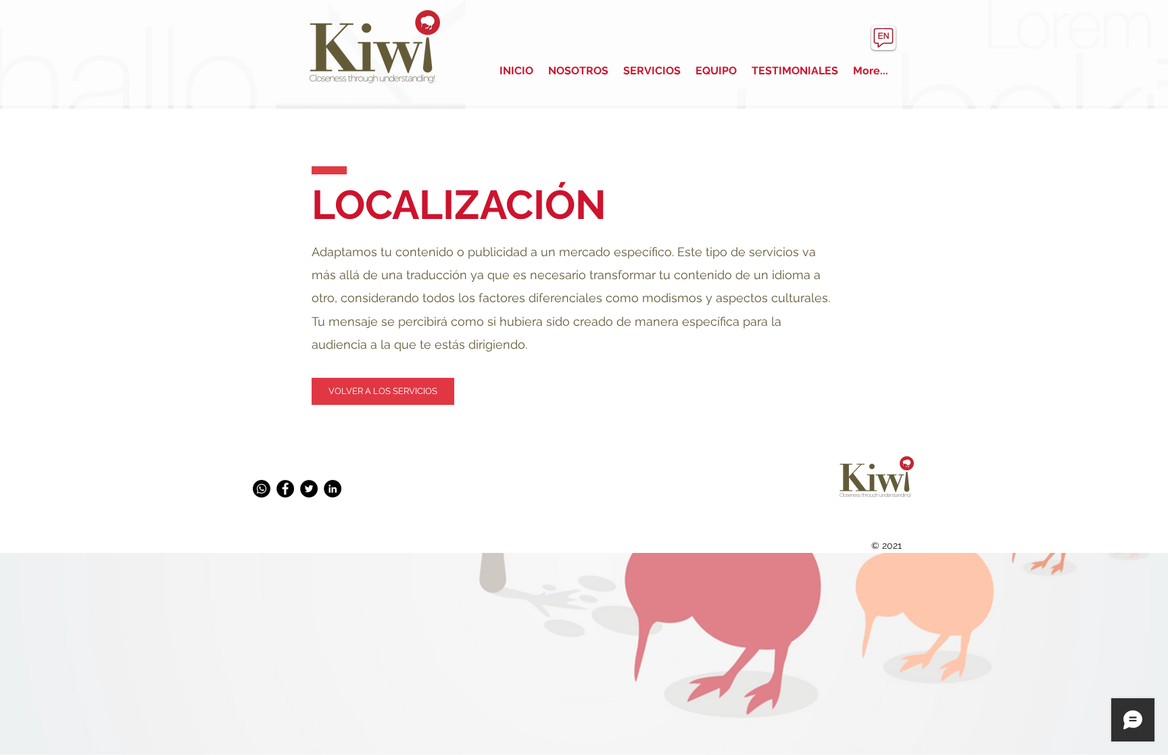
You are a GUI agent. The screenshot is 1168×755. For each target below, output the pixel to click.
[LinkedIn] (332, 488)
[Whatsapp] (261, 488)
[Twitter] (309, 488)
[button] (383, 391)
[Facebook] (285, 488)
